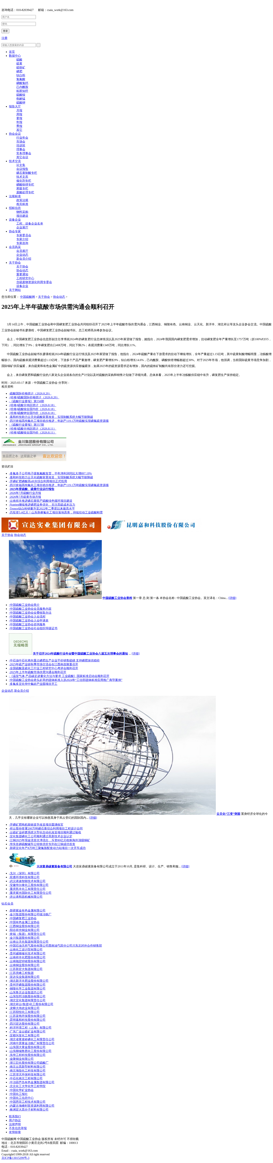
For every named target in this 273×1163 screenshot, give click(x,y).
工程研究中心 (25, 278)
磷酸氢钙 (22, 83)
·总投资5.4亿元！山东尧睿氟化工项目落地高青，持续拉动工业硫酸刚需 (56, 512)
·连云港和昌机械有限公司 (26, 896)
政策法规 (22, 200)
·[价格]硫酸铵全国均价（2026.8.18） (32, 409)
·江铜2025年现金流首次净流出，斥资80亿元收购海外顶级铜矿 (49, 840)
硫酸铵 (20, 94)
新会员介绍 (23, 258)
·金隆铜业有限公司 (21, 1058)
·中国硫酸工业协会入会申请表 (28, 620)
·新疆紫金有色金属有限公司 (27, 910)
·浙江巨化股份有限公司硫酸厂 (28, 1062)
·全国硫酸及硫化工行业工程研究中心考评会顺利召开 (43, 668)
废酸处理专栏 (25, 192)
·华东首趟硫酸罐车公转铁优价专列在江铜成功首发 (42, 844)
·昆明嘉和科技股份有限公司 (27, 1019)
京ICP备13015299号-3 (15, 1157)
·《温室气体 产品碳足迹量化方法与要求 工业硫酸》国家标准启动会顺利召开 (59, 676)
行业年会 (22, 137)
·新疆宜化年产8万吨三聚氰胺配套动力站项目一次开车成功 (47, 848)
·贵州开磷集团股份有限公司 (27, 984)
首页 (12, 51)
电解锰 (20, 98)
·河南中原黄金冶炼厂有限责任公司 (31, 1043)
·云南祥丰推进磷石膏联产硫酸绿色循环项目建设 (40, 500)
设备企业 (15, 219)
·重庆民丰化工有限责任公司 (27, 888)
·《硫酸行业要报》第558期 (26, 401)
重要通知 (22, 274)
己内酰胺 (22, 86)
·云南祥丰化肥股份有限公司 (27, 957)
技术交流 (15, 161)
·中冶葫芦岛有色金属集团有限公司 (31, 1082)
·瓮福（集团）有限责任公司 (27, 933)
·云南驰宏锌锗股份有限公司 (27, 961)
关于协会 (15, 262)
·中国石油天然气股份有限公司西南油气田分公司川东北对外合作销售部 (55, 945)
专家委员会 (23, 235)
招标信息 (15, 208)
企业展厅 (22, 227)
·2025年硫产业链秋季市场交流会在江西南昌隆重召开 (43, 664)
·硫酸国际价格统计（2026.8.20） (30, 393)
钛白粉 (20, 75)
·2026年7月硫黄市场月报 (25, 496)
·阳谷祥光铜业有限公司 (24, 930)
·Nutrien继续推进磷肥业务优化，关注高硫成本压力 (42, 504)
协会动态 (22, 270)
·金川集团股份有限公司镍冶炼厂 (30, 914)
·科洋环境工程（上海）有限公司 (30, 1027)
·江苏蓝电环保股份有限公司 (27, 1015)
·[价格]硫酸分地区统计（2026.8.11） (32, 428)
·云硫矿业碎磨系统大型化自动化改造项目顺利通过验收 (45, 832)
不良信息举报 (18, 1128)
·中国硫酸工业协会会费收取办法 (30, 612)
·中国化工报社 (18, 1094)
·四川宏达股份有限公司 (24, 1023)
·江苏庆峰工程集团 (21, 972)
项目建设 (22, 215)
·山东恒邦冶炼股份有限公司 (27, 996)
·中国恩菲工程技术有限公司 (27, 1101)
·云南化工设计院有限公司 (26, 949)
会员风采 (15, 247)
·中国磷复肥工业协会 (23, 918)
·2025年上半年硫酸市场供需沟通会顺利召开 (37, 672)
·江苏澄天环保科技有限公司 (27, 1074)
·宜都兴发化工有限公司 (24, 1035)
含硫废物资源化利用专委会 (34, 282)
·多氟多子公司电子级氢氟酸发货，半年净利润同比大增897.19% (50, 473)
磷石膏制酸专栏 (26, 172)
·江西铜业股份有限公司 (24, 926)
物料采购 (22, 211)
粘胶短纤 (22, 90)
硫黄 (19, 63)
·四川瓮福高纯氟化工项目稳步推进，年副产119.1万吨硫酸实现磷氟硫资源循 (59, 420)
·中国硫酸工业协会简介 (24, 604)
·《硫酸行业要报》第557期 (26, 424)
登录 (5, 31)
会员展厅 (22, 250)
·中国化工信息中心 (21, 1097)
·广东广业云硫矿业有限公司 (27, 1031)
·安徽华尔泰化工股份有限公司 (28, 885)
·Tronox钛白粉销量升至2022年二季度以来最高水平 (42, 508)
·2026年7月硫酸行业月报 (25, 492)
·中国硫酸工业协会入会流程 (27, 616)
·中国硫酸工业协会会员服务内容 (30, 608)
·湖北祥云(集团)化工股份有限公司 (31, 1004)
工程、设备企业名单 (29, 223)
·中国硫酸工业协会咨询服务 (27, 624)
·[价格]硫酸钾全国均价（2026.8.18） (32, 413)
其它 (19, 129)
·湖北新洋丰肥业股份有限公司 (28, 980)
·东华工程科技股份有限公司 (27, 1054)
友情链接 (15, 1132)
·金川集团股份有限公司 (24, 937)
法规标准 (15, 196)
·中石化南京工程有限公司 (26, 1078)
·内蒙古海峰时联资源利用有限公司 (31, 1105)
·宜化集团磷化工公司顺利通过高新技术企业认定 (40, 836)
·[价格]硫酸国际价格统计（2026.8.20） (34, 397)
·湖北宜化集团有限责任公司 (27, 1000)
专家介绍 (22, 239)
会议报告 (22, 168)
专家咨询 (22, 243)
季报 (19, 126)
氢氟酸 (20, 79)
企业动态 (22, 254)
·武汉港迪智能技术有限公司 (27, 881)
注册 (4, 38)
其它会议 (22, 157)
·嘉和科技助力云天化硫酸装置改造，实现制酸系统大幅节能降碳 (51, 416)
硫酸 (19, 59)
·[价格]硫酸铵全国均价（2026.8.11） (32, 432)
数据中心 (15, 55)
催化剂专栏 (23, 180)
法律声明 (15, 1124)
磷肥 (19, 71)
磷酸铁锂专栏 (25, 184)
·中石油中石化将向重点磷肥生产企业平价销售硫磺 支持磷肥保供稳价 (54, 660)
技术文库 (22, 176)
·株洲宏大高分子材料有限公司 (28, 1109)
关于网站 (15, 289)
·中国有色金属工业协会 (24, 922)
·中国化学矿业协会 (21, 1090)
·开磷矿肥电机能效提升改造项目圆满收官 (36, 824)
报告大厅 (15, 106)
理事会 (20, 149)
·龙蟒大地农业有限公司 (24, 1008)
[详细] (232, 598)
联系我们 (15, 1116)
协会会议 (15, 133)
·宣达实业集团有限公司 (24, 976)
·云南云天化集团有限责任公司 (28, 941)
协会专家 (15, 231)
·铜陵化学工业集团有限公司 (27, 988)
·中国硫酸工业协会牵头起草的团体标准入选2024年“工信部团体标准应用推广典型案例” (65, 680)
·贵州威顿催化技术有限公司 (27, 953)
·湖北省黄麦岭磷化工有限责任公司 (31, 1039)
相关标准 (22, 204)
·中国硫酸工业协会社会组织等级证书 (33, 628)
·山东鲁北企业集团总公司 (26, 992)
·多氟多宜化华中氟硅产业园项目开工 (33, 683)
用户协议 (15, 1120)
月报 (19, 110)
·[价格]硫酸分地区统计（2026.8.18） (32, 405)
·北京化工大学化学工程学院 (27, 1086)
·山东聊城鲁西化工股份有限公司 (30, 1051)
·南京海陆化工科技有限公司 (27, 1070)
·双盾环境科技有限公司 (24, 877)
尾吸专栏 (22, 188)
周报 (19, 114)
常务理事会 (23, 153)
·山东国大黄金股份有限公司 (27, 1047)
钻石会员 (7, 903)
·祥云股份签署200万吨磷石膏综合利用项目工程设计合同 (46, 828)
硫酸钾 (20, 102)
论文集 (20, 165)
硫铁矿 (20, 67)
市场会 (20, 141)
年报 (19, 122)
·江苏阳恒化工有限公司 (24, 1012)
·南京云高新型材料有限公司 (27, 1066)
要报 (19, 118)
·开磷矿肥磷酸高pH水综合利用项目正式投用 (38, 481)
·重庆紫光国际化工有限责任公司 (30, 892)
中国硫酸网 (27, 296)
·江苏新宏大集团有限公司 (26, 969)
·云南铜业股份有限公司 (24, 965)
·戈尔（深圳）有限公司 (24, 873)
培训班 (20, 145)
